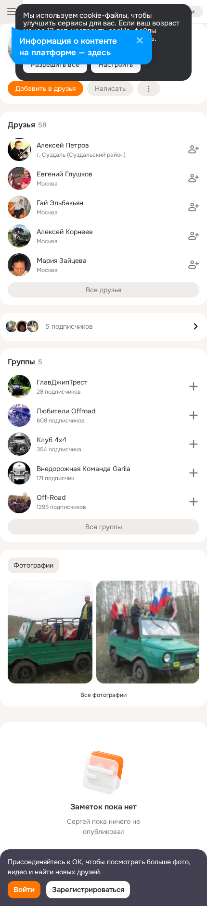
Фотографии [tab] (33, 565)
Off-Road (51, 497)
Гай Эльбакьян (60, 203)
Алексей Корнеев (65, 231)
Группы (21, 362)
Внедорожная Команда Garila (83, 468)
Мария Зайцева (62, 260)
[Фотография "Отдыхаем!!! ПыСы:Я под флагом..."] (147, 632)
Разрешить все (55, 64)
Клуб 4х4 (51, 439)
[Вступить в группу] (193, 386)
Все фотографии (103, 695)
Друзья (21, 125)
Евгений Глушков (64, 174)
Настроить (116, 64)
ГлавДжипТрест (62, 382)
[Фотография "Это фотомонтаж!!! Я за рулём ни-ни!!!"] (50, 632)
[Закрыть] (139, 41)
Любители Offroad (66, 411)
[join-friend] (193, 149)
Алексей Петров (63, 145)
